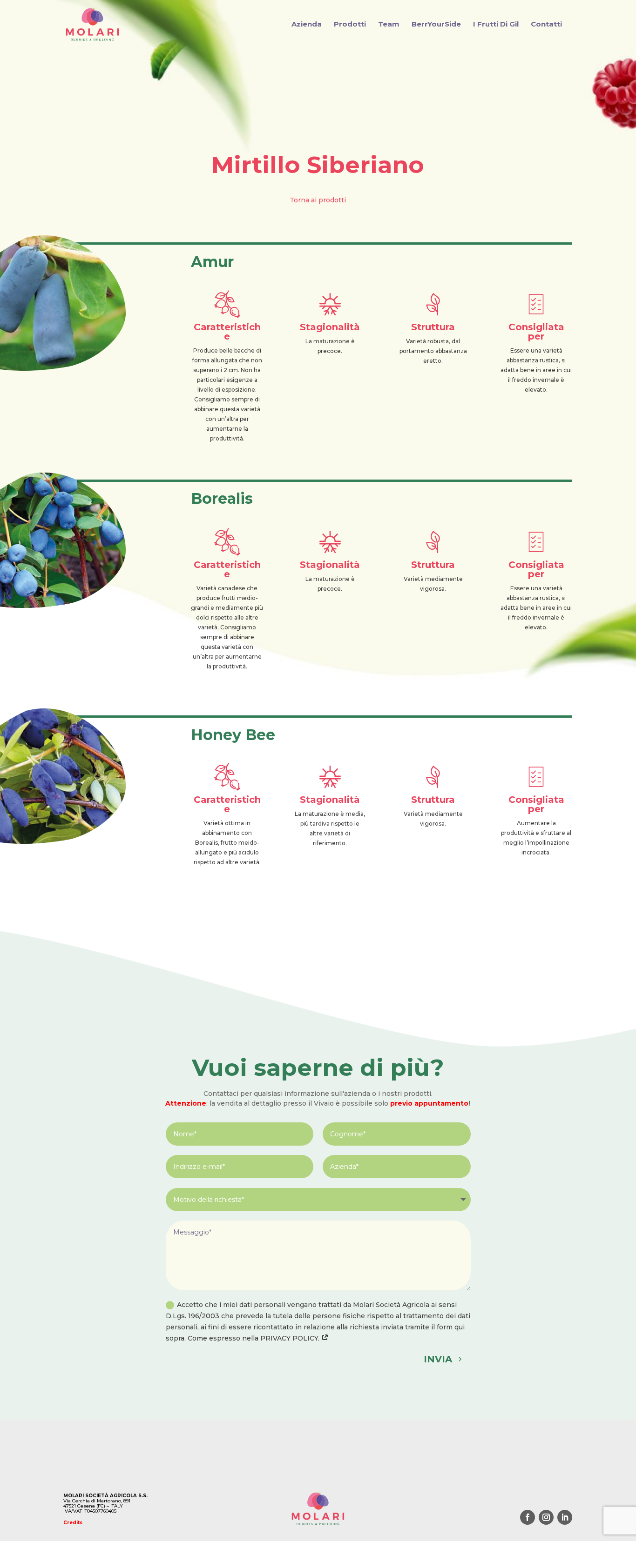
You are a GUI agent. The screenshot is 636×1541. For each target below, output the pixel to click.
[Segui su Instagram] (546, 1517)
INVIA (438, 1359)
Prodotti (350, 24)
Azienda (306, 24)
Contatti (546, 24)
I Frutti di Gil (496, 24)
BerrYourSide (436, 24)
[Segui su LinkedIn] (564, 1517)
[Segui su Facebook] (527, 1517)
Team (388, 24)
